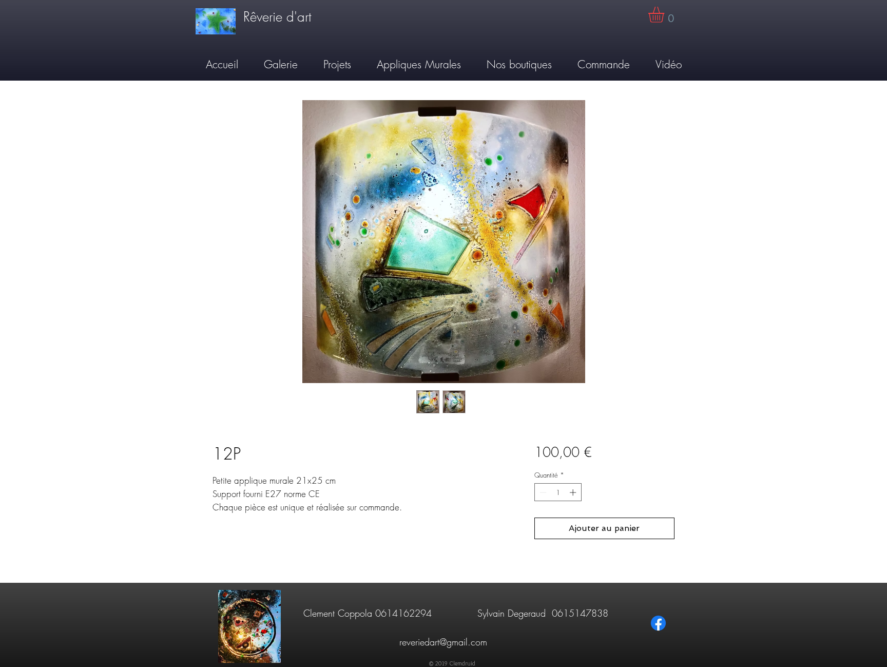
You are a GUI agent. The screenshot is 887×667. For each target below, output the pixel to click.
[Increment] (574, 492)
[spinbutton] (558, 492)
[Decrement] (542, 492)
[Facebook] (658, 623)
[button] (665, 15)
